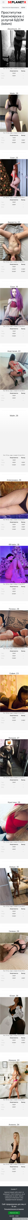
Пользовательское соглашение (14, 1209)
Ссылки (13, 1189)
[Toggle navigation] (3, 2)
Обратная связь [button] (14, 1212)
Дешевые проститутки (20, 1219)
